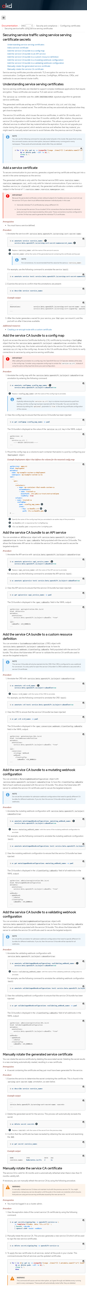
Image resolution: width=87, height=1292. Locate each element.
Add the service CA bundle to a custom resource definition (33, 57)
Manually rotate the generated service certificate (28, 66)
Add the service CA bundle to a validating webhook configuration (35, 63)
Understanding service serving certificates (25, 44)
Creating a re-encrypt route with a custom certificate (29, 329)
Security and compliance (46, 26)
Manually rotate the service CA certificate (25, 69)
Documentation (10, 25)
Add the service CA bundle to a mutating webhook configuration (35, 60)
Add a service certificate (17, 47)
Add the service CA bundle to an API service (26, 54)
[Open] (3, 18)
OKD (23, 26)
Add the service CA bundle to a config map (26, 51)
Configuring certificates (70, 26)
